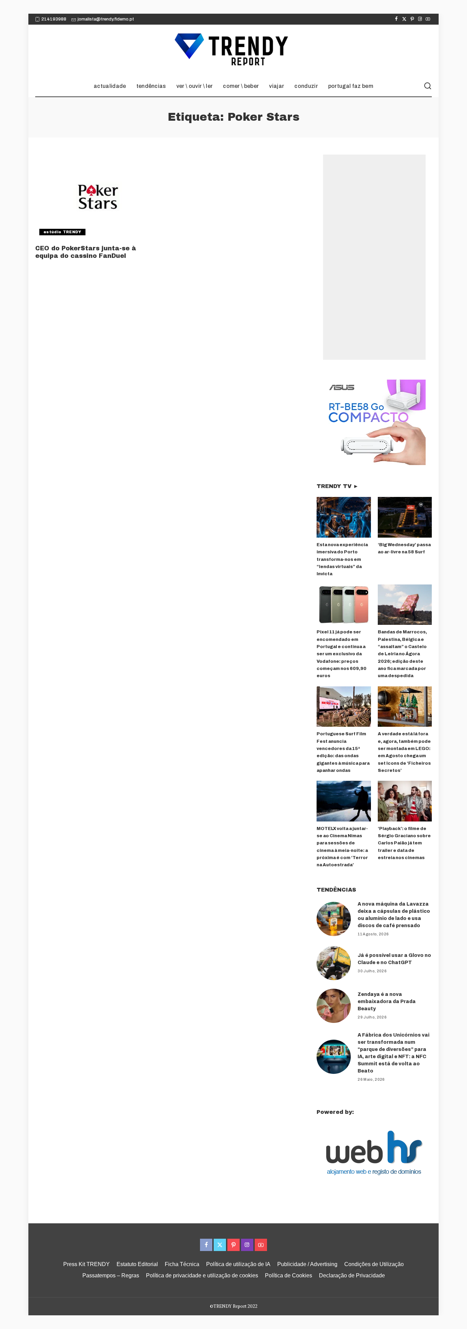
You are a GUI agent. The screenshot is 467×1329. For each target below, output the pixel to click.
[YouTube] (428, 19)
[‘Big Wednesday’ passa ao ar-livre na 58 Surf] (405, 517)
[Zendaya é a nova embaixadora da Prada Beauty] (334, 1006)
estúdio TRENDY (62, 232)
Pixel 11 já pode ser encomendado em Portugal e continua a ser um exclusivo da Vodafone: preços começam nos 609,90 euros (341, 654)
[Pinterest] (412, 19)
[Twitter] (404, 19)
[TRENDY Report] (233, 50)
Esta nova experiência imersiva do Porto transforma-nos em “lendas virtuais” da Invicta (342, 559)
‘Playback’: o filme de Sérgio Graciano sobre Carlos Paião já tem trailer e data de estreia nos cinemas (404, 843)
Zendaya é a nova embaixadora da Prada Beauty (387, 1001)
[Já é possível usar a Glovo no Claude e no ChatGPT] (334, 963)
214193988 (53, 19)
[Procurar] (428, 86)
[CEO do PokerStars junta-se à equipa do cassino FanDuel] (98, 197)
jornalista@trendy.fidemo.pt (106, 19)
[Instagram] (420, 19)
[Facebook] (396, 19)
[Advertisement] (374, 257)
